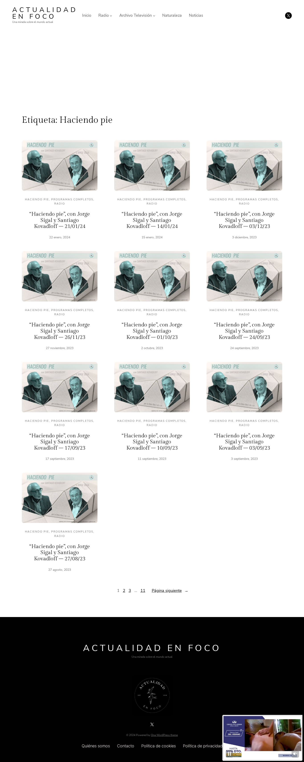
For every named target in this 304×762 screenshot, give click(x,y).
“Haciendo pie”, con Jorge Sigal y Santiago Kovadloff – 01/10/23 (152, 331)
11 (142, 590)
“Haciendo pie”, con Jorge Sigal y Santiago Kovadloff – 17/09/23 (59, 442)
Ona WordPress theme (164, 735)
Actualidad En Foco (45, 13)
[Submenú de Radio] (111, 15)
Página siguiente (170, 590)
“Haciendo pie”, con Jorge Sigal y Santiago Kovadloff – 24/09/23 (244, 331)
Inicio (86, 15)
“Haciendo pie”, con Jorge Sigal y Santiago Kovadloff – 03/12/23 (244, 220)
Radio (59, 203)
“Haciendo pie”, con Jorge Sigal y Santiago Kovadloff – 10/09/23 (152, 442)
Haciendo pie (37, 199)
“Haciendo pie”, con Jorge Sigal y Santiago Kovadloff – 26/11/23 (59, 331)
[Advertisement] (152, 67)
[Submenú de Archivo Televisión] (154, 15)
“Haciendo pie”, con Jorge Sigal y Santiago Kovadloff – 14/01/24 (152, 220)
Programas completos (72, 199)
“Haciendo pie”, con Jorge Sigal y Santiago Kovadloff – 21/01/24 (59, 220)
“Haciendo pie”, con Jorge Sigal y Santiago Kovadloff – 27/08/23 (59, 552)
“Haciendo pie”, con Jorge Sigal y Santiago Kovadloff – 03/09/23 (244, 442)
